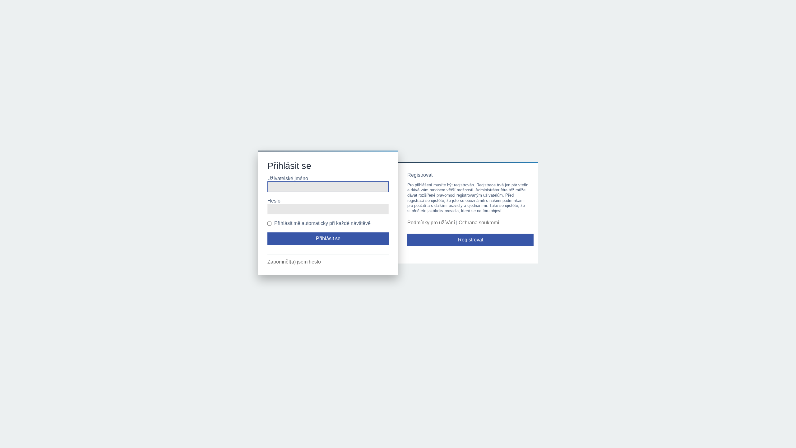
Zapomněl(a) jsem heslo (294, 261)
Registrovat (470, 239)
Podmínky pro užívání (431, 222)
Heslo (273, 200)
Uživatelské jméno (287, 178)
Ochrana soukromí (479, 222)
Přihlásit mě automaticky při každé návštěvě (322, 223)
